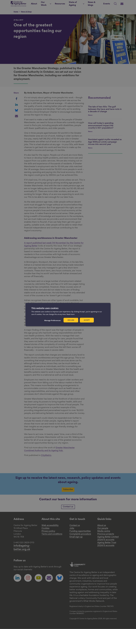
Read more (70, 314)
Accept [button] (87, 320)
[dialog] (68, 314)
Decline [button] (71, 320)
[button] (52, 320)
